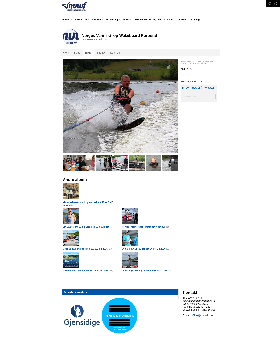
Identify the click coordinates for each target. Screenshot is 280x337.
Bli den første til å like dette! (198, 87)
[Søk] (270, 3)
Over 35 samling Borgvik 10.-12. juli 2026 (88, 248)
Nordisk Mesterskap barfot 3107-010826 (146, 226)
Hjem (66, 52)
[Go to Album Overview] (71, 191)
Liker (200, 81)
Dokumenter (140, 19)
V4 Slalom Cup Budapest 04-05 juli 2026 (146, 248)
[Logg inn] (276, 3)
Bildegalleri (155, 19)
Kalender (115, 52)
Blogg (77, 52)
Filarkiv (101, 52)
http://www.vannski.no (94, 39)
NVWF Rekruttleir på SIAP (197, 63)
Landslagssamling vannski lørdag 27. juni (147, 270)
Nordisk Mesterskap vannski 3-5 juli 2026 (88, 270)
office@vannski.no (202, 315)
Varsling (195, 19)
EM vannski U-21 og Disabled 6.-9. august (88, 226)
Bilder (88, 52)
